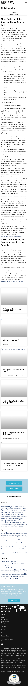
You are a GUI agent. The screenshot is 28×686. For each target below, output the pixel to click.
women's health (5, 554)
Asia (10, 505)
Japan (13, 512)
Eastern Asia (5, 510)
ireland (19, 568)
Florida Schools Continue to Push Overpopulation (13, 402)
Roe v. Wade (21, 548)
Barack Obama (21, 533)
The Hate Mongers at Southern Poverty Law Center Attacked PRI (13, 464)
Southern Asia (5, 520)
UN (11, 553)
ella (26, 564)
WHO (1, 554)
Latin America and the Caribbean (11, 514)
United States (20, 524)
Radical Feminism (16, 548)
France (24, 510)
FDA (15, 541)
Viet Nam (2, 526)
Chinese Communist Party (10, 537)
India (6, 512)
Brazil (17, 506)
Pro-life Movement (10, 548)
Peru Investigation (16, 574)
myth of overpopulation (12, 545)
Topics (6, 578)
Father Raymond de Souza (15, 566)
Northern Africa (10, 516)
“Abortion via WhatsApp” (11, 340)
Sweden (18, 520)
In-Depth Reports (11, 568)
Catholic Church (19, 535)
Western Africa (10, 526)
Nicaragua (6, 516)
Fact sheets (8, 566)
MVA (6, 572)
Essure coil (3, 566)
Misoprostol (3, 572)
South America (19, 518)
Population (22, 574)
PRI (2, 548)
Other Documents (11, 572)
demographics (19, 539)
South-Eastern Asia (10, 518)
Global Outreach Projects (23, 566)
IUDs (21, 568)
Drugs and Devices (18, 563)
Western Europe (18, 526)
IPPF (26, 543)
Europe (21, 510)
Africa (2, 506)
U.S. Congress (8, 552)
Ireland (9, 512)
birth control (11, 535)
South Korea (11, 520)
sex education (10, 550)
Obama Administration (21, 544)
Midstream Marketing (18, 671)
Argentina (6, 506)
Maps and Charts (10, 570)
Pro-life (5, 548)
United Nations (20, 553)
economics (23, 539)
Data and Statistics (19, 561)
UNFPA (14, 553)
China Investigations (8, 561)
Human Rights (20, 543)
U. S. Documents (13, 578)
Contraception (8, 539)
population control (19, 547)
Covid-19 (14, 539)
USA (26, 524)
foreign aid (12, 543)
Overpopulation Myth (6, 574)
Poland (22, 516)
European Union (3, 541)
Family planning (10, 541)
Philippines (18, 516)
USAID (25, 553)
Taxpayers (3, 553)
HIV (15, 543)
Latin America (21, 512)
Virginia (5, 526)
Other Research (19, 572)
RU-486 (19, 576)
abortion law (15, 533)
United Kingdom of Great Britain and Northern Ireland (13, 523)
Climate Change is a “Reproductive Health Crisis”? (14, 433)
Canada (20, 506)
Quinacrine (14, 576)
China (11, 508)
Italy (11, 512)
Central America (5, 508)
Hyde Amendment (3, 568)
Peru (14, 516)
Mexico (23, 514)
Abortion (8, 533)
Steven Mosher (18, 551)
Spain (15, 520)
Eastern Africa (22, 508)
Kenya (16, 512)
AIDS (18, 533)
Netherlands (2, 516)
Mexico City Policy (4, 545)
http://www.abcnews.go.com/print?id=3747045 (12, 281)
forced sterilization (5, 543)
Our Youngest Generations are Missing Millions (12, 310)
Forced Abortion (20, 541)
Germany (2, 512)
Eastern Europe (15, 510)
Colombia (16, 508)
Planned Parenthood (7, 547)
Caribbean (23, 506)
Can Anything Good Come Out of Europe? (13, 370)
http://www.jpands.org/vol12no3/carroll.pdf (12, 236)
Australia (14, 506)
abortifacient (3, 533)
